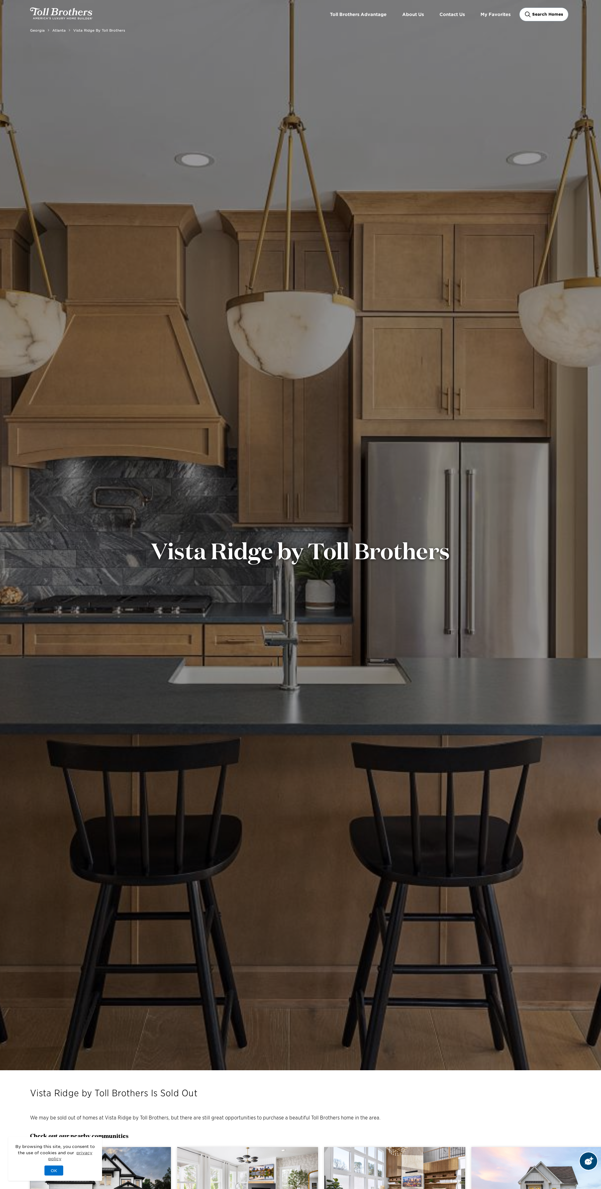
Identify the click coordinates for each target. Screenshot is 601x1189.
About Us (413, 14)
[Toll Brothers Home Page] (61, 17)
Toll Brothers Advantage (358, 14)
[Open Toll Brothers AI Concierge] (588, 1161)
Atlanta (59, 30)
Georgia (37, 30)
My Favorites (495, 14)
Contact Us (452, 14)
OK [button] (54, 1170)
